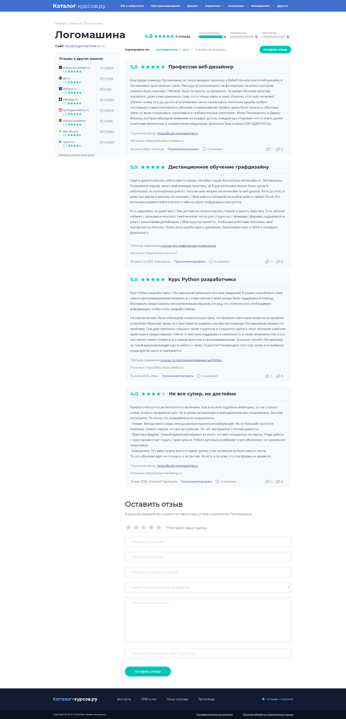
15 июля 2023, (140, 376)
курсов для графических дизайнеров (188, 246)
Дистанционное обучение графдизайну (218, 167)
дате (186, 49)
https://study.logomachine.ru (177, 133)
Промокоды (206, 699)
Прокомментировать (183, 149)
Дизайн (193, 5)
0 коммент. (215, 149)
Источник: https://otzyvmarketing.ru (156, 473)
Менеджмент (261, 5)
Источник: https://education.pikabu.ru (156, 141)
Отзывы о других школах (81, 58)
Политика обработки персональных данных (268, 714)
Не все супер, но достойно (202, 393)
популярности (167, 49)
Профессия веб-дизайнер (200, 66)
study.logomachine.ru (82, 46)
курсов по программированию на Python (191, 360)
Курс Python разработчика (202, 279)
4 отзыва (182, 36)
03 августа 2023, (142, 261)
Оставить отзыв (275, 49)
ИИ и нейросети (132, 5)
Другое (283, 5)
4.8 (149, 36)
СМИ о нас (149, 699)
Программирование (166, 5)
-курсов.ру (79, 6)
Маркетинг (213, 5)
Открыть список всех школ (77, 154)
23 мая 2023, (139, 481)
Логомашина (85, 35)
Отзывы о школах (279, 699)
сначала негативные (210, 49)
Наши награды (177, 699)
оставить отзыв (148, 671)
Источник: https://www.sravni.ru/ (153, 253)
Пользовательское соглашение (214, 714)
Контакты (124, 699)
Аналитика (236, 5)
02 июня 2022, (140, 149)
